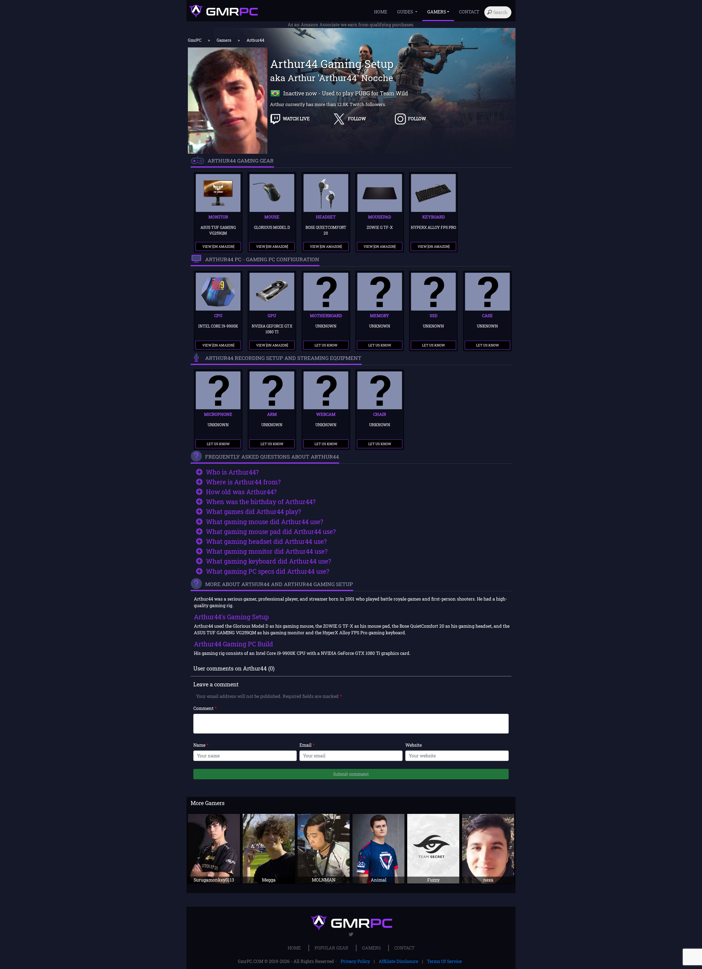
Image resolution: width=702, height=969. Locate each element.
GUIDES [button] (405, 12)
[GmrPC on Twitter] (351, 934)
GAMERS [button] (436, 12)
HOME (380, 12)
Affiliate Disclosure (398, 961)
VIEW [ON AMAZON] (218, 246)
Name (200, 745)
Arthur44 (255, 40)
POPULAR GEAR (331, 948)
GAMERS (371, 948)
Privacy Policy (355, 961)
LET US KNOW (326, 345)
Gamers (224, 40)
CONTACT (469, 12)
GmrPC (194, 40)
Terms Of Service (444, 961)
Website (413, 745)
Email (307, 745)
